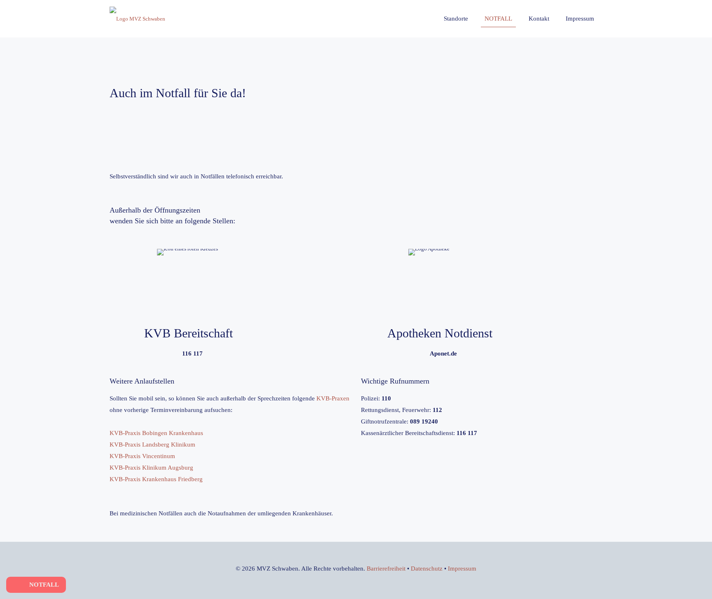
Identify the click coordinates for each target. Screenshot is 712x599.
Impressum (462, 568)
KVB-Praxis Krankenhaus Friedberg (156, 479)
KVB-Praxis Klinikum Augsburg (151, 467)
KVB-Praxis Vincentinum (142, 456)
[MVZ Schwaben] (137, 18)
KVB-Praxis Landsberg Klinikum (152, 444)
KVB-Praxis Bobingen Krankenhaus (156, 433)
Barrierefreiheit (386, 568)
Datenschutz (427, 568)
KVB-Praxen (332, 398)
